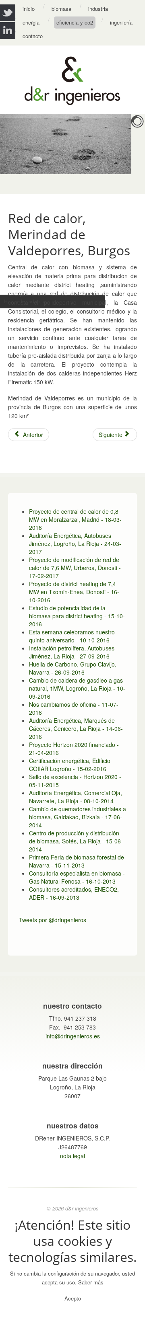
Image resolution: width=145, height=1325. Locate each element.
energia (31, 22)
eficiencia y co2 (74, 22)
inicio (29, 8)
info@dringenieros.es (73, 1036)
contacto (33, 36)
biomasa (61, 8)
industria (98, 8)
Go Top (72, 1317)
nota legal (72, 1156)
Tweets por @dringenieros (52, 920)
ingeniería (121, 22)
